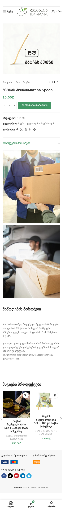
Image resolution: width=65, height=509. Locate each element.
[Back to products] (53, 82)
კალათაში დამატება (34, 105)
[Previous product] (49, 82)
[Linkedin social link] (30, 129)
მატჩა (26, 82)
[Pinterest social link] (26, 129)
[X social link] (21, 129)
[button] (26, 395)
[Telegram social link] (34, 129)
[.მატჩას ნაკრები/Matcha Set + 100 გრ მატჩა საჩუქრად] (16, 404)
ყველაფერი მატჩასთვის (40, 123)
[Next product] (58, 82)
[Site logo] (32, 11)
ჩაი (18, 82)
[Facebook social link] (17, 129)
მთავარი (8, 82)
